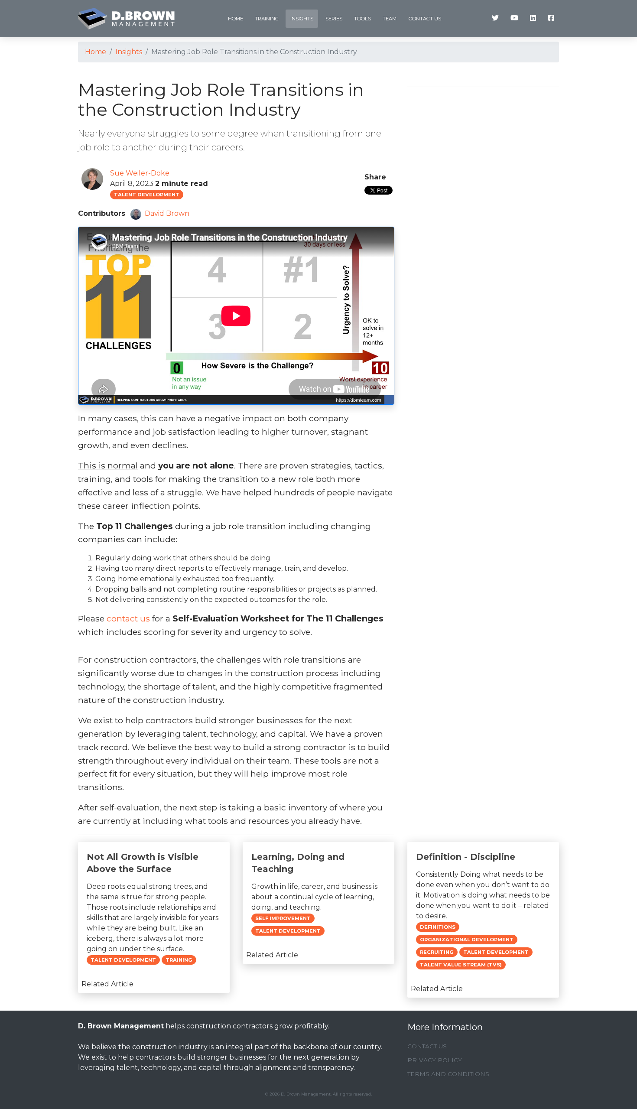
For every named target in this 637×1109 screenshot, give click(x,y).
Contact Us (425, 19)
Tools (362, 19)
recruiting (437, 952)
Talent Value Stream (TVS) (461, 965)
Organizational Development (467, 940)
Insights (301, 19)
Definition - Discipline (465, 857)
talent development (146, 195)
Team (389, 19)
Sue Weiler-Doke (139, 173)
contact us (128, 618)
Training (267, 19)
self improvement (283, 918)
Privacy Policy (434, 1060)
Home (235, 19)
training (179, 960)
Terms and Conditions (448, 1073)
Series (333, 19)
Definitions (437, 927)
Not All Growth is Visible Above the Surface (142, 863)
